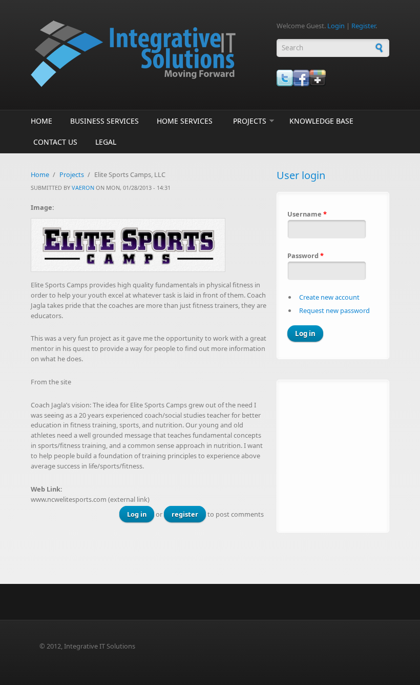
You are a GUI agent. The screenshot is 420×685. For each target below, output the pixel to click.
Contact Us (55, 142)
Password (305, 255)
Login (336, 25)
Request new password (334, 310)
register (185, 514)
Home (41, 121)
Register (363, 25)
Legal (105, 142)
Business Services (104, 121)
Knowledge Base (321, 121)
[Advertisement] (351, 454)
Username (307, 214)
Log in (136, 514)
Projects (249, 121)
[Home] (148, 54)
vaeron (83, 187)
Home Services (185, 121)
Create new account (329, 297)
